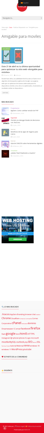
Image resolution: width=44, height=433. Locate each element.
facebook (25, 328)
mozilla (5, 341)
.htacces (6, 314)
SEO (30, 341)
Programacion (15, 108)
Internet (13, 129)
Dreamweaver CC (9, 329)
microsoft (35, 338)
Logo (28, 338)
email (18, 329)
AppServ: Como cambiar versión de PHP (24, 111)
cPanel (16, 323)
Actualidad (6, 49)
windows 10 (35, 346)
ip (11, 337)
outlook (20, 341)
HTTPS (31, 333)
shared (35, 342)
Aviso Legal (20, 426)
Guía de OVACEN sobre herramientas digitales (26, 143)
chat (34, 314)
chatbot (38, 314)
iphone (15, 338)
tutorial (13, 346)
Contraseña (29, 318)
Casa (10, 27)
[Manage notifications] (4, 428)
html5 (23, 334)
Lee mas (5, 93)
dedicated (24, 323)
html (18, 334)
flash (4, 334)
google (10, 333)
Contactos (22, 318)
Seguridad (14, 118)
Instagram (6, 338)
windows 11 (6, 349)
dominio (32, 323)
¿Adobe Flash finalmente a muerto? (23, 153)
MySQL (12, 341)
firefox (35, 328)
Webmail (20, 346)
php (26, 342)
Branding (21, 314)
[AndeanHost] (18, 242)
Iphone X (22, 338)
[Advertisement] (22, 187)
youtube (27, 349)
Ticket (8, 346)
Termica (4, 346)
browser (28, 314)
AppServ (13, 314)
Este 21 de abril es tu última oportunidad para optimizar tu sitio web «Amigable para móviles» (22, 69)
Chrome (6, 318)
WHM (27, 345)
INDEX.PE (27, 430)
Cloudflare (15, 318)
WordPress (17, 349)
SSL (38, 341)
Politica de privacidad (34, 426)
